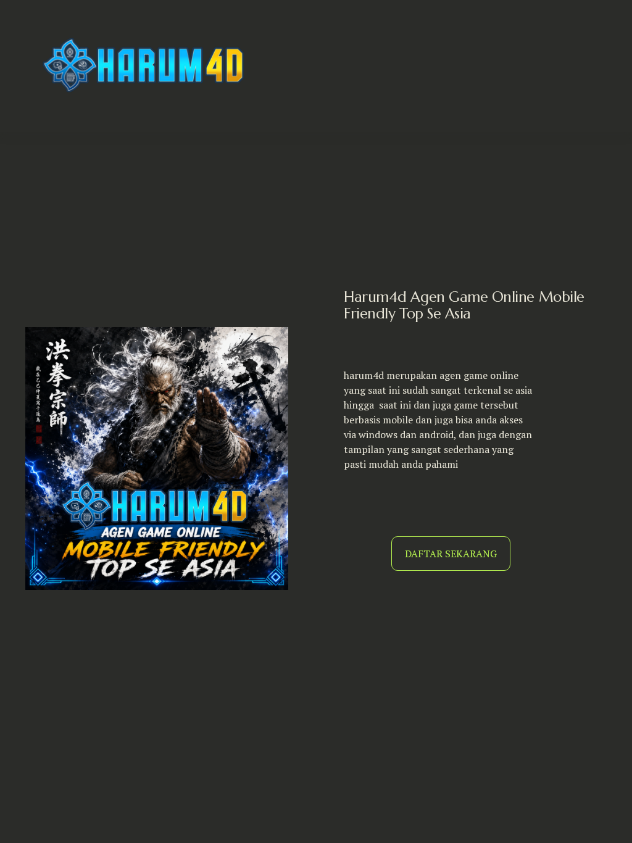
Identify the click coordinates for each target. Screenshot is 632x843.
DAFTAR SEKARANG (451, 553)
